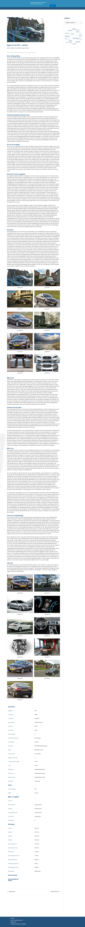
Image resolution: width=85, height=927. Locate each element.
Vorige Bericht (11, 891)
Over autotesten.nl (17, 920)
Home (12, 918)
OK (52, 5)
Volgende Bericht (55, 891)
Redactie (13, 922)
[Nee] (83, 3)
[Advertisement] (33, 904)
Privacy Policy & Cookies (18, 924)
